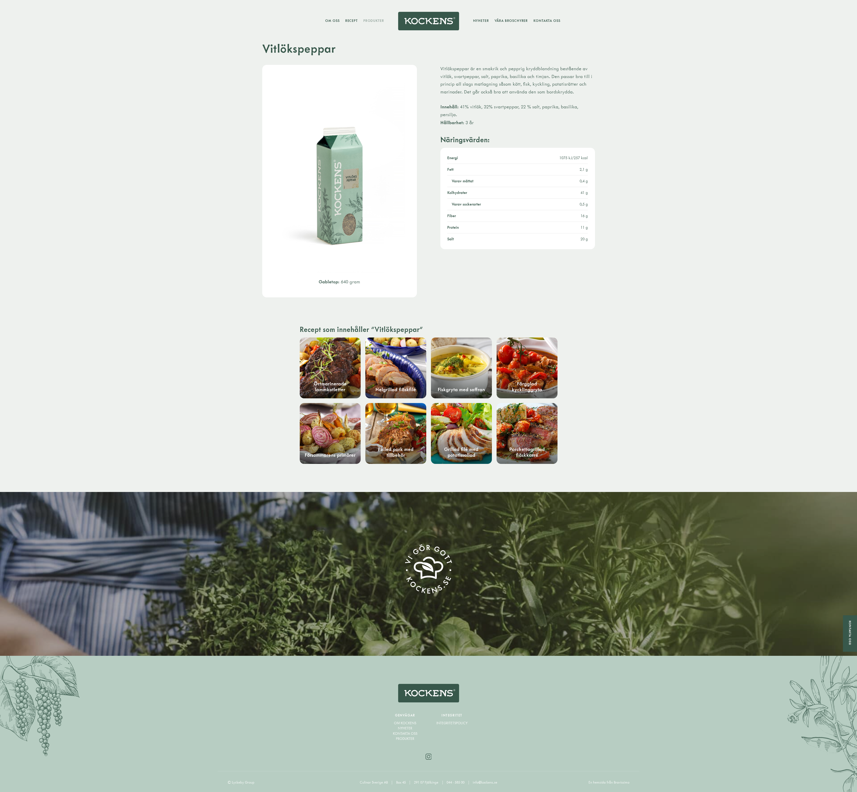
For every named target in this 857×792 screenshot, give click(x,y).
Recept (351, 21)
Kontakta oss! (850, 633)
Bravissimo (621, 782)
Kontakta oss (546, 21)
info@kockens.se (485, 782)
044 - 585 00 (456, 782)
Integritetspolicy (452, 723)
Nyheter (481, 21)
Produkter (373, 21)
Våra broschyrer (511, 21)
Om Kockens (405, 723)
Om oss (332, 21)
